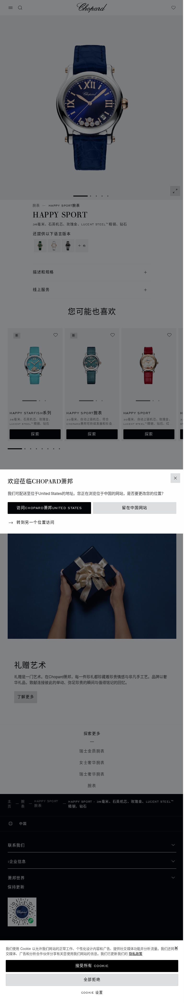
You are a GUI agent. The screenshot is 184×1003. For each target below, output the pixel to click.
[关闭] (176, 948)
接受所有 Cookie (92, 966)
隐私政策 (135, 953)
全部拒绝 (92, 980)
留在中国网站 (134, 508)
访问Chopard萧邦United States (49, 508)
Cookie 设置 (92, 992)
